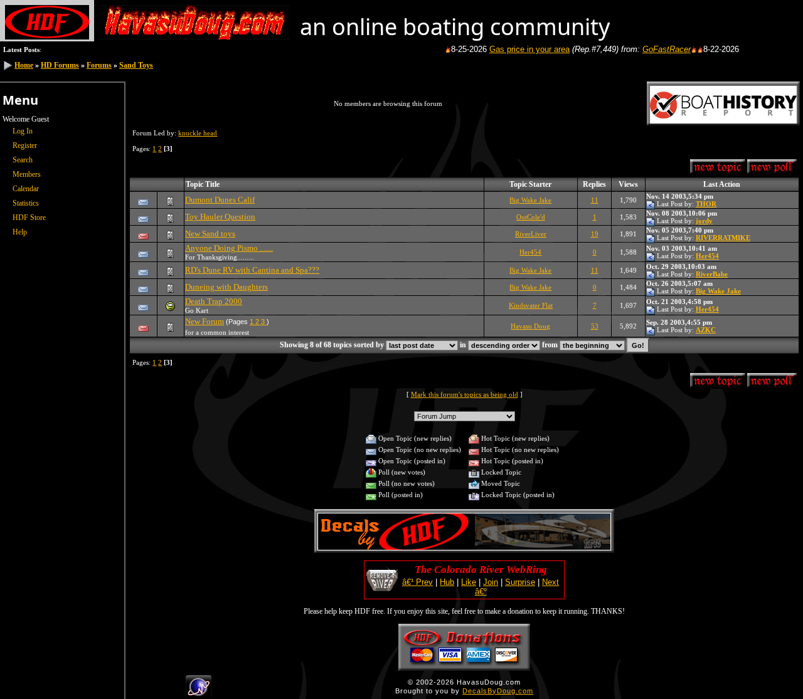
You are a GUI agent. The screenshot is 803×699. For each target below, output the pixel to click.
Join (490, 582)
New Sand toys (210, 233)
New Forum (204, 321)
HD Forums (60, 65)
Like (468, 582)
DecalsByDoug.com (497, 691)
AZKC (706, 330)
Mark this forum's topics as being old (464, 394)
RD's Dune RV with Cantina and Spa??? (252, 270)
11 (594, 200)
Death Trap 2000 (213, 301)
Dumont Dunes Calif (220, 199)
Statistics (26, 203)
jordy (704, 220)
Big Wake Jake (530, 200)
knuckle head (197, 133)
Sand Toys (136, 65)
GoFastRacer (656, 49)
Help (20, 232)
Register (25, 145)
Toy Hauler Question (220, 216)
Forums (99, 65)
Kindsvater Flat (531, 305)
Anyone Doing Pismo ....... (229, 248)
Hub (447, 582)
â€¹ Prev (417, 582)
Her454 (530, 252)
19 (594, 234)
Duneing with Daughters (226, 287)
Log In (23, 131)
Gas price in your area (519, 49)
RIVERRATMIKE (723, 237)
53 (594, 326)
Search (23, 159)
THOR (706, 204)
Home (23, 65)
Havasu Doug (530, 326)
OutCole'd (530, 217)
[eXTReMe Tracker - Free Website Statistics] (198, 693)
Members (27, 174)
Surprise (520, 582)
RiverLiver (530, 234)
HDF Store (29, 217)
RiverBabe (712, 274)
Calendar (26, 188)
